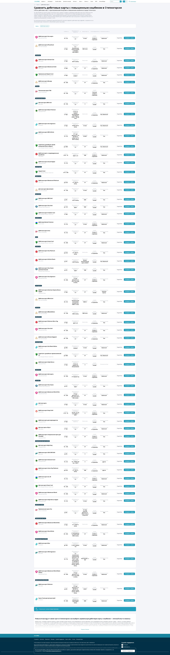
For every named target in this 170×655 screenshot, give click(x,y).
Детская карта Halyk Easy (45, 445)
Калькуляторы (79, 639)
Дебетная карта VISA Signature (47, 551)
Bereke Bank (41, 223)
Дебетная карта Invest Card (46, 241)
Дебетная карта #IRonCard (46, 298)
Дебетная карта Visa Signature (47, 276)
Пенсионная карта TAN (45, 90)
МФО (96, 1)
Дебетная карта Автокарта (46, 374)
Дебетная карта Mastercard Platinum (49, 180)
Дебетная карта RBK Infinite (46, 132)
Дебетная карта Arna (44, 230)
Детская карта (42, 403)
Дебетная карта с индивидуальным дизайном (49, 153)
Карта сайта (68, 639)
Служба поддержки (60, 639)
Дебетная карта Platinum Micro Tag (48, 321)
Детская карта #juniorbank (46, 189)
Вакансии (47, 639)
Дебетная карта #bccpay (45, 81)
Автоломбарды (102, 1)
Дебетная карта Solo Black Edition (48, 346)
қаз (126, 1)
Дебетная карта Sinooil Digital (47, 161)
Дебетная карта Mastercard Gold (47, 66)
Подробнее (119, 38)
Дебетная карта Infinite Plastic (47, 259)
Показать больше (85, 629)
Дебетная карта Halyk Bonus (46, 362)
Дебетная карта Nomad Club (46, 59)
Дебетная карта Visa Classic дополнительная (46, 268)
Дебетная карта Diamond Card (47, 459)
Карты (80, 1)
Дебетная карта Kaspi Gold (46, 410)
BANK (37, 1)
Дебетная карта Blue (44, 543)
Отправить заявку (129, 38)
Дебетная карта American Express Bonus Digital (50, 290)
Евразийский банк (43, 38)
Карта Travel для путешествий (47, 598)
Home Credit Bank (43, 92)
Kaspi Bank (41, 412)
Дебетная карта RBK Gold (45, 198)
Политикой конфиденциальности (53, 651)
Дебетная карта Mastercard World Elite (49, 392)
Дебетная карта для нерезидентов (48, 420)
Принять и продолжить (128, 651)
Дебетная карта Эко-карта (46, 36)
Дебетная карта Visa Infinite (46, 531)
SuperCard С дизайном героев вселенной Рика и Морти (47, 145)
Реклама (52, 639)
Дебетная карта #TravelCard (46, 45)
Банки (92, 1)
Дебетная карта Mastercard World (48, 492)
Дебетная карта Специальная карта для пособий (50, 435)
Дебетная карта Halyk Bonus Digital (48, 499)
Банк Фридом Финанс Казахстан (46, 75)
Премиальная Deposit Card (46, 74)
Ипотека (74, 1)
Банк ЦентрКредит (43, 46)
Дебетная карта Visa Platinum (47, 250)
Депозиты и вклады (67, 1)
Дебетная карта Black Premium (47, 109)
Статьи (73, 639)
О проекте (36, 639)
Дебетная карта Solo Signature (47, 123)
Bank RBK (41, 104)
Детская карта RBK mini (45, 102)
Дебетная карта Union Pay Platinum (48, 468)
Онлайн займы (58, 1)
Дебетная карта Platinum (46, 584)
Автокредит (50, 1)
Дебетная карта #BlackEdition (47, 312)
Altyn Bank (41, 61)
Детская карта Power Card (46, 485)
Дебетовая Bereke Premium (46, 222)
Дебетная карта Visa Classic (46, 385)
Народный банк (42, 111)
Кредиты (43, 1)
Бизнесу (86, 1)
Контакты (42, 639)
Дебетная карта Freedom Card (47, 212)
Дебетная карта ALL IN (45, 476)
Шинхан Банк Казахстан (44, 207)
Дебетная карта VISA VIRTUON (47, 452)
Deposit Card (42, 171)
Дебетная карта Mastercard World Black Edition (49, 571)
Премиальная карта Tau (45, 509)
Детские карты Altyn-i (45, 427)
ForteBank (41, 125)
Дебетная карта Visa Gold (45, 205)
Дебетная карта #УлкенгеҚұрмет (48, 337)
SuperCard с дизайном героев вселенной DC (50, 354)
